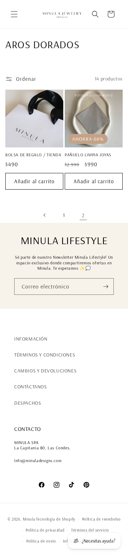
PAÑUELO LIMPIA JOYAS (88, 154)
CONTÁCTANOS (30, 386)
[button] (14, 14)
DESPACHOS (27, 403)
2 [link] (83, 215)
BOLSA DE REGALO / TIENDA (33, 154)
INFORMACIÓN (31, 339)
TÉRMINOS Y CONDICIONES (44, 355)
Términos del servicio (90, 530)
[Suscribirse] (105, 286)
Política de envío (41, 541)
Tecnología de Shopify (55, 519)
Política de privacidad (45, 530)
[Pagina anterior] (45, 215)
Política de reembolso (101, 519)
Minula (29, 519)
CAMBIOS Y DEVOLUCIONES (45, 370)
